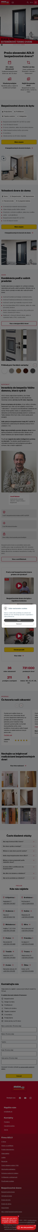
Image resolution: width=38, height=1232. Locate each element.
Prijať (19, 620)
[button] (35, 1226)
